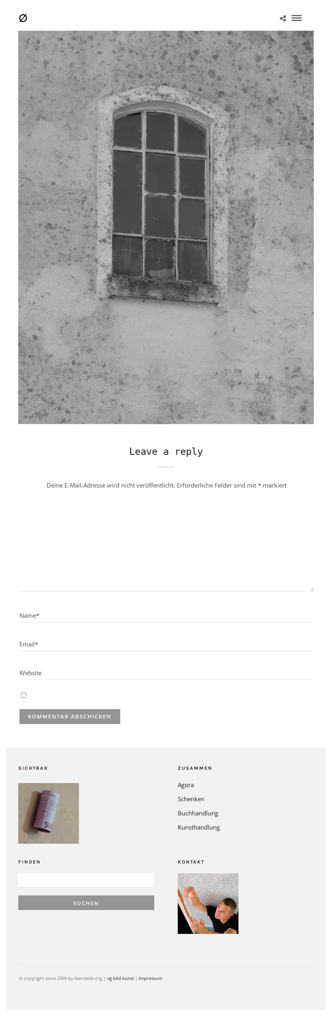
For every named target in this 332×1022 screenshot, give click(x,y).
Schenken (191, 799)
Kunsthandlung (199, 827)
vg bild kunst (120, 978)
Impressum (150, 978)
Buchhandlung (198, 813)
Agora (186, 785)
